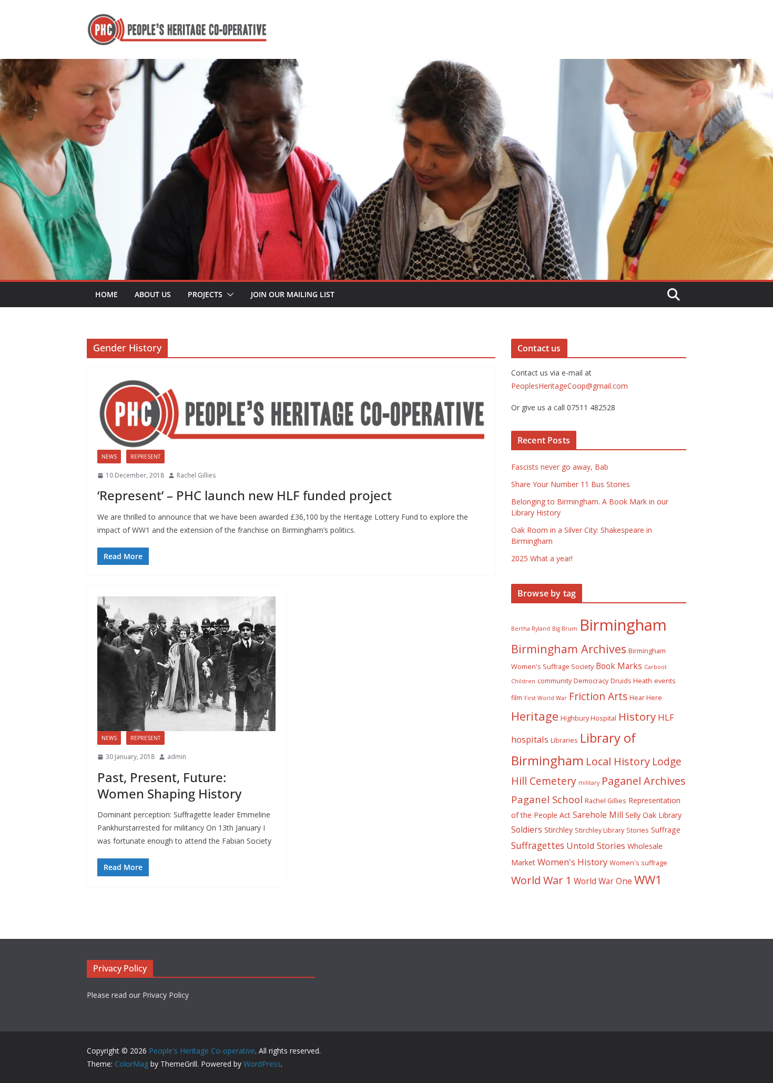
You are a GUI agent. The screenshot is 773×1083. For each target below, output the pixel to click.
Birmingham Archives (568, 648)
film (516, 697)
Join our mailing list (292, 294)
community (554, 680)
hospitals (529, 739)
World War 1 (541, 880)
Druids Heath (631, 680)
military (588, 782)
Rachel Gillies (196, 475)
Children (523, 681)
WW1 (648, 879)
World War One (603, 881)
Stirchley (558, 830)
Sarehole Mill (598, 815)
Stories (637, 830)
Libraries (564, 740)
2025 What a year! (542, 558)
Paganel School (547, 799)
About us (153, 294)
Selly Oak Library (653, 815)
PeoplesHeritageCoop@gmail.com (569, 386)
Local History (618, 761)
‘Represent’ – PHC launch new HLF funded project (244, 495)
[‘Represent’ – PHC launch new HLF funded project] (291, 413)
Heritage (534, 716)
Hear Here (645, 697)
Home (106, 294)
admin (176, 756)
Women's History (572, 862)
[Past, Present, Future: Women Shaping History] (186, 663)
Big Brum (564, 628)
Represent (145, 456)
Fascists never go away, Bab (559, 467)
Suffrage (665, 830)
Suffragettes (537, 845)
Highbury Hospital (588, 718)
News (109, 456)
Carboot (655, 667)
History (637, 716)
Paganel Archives (644, 781)
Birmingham (623, 624)
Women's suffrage (638, 862)
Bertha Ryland (530, 628)
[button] (228, 294)
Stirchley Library (599, 830)
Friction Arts (598, 696)
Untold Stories (595, 845)
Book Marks (619, 666)
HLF (666, 717)
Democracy (591, 680)
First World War (545, 698)
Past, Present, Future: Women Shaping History (169, 785)
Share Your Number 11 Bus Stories (570, 484)
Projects (205, 294)
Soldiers (526, 829)
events (665, 680)
